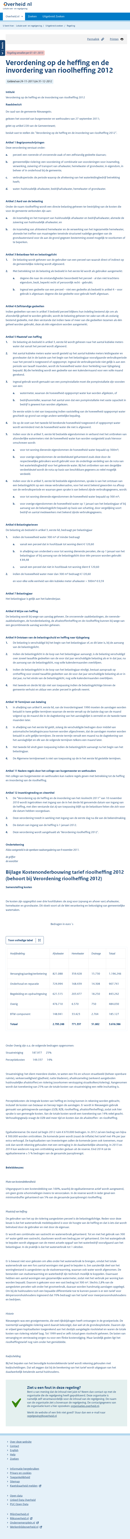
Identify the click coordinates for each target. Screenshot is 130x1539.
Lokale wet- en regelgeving (29, 25)
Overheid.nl (12, 17)
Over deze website (21, 1441)
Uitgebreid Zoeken (53, 16)
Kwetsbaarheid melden (24, 1485)
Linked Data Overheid (23, 1500)
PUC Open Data (19, 1504)
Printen (114, 39)
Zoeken (32, 16)
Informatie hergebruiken (24, 1468)
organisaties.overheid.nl (85, 1406)
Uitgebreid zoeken (54, 25)
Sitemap (15, 1481)
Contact (14, 1446)
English (14, 1450)
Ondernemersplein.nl (22, 1522)
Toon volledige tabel (20, 940)
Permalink (93, 39)
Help (13, 1454)
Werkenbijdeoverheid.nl (24, 1527)
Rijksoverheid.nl (19, 1518)
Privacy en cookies (20, 1473)
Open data (16, 1495)
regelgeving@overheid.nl (42, 1416)
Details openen (2, 48)
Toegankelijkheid (20, 1477)
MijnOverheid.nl (19, 1514)
